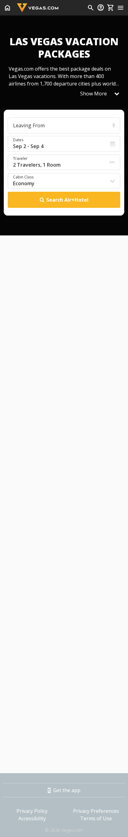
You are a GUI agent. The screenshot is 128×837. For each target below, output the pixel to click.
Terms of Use (96, 818)
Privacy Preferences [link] (96, 811)
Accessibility (32, 818)
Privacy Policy (32, 811)
